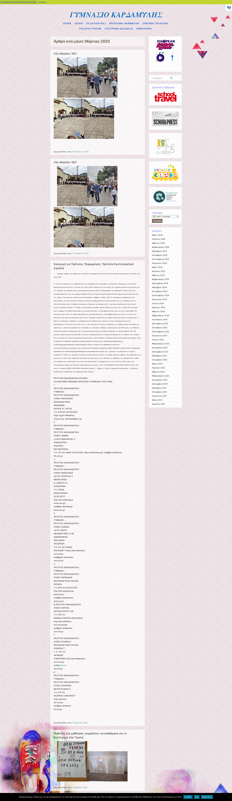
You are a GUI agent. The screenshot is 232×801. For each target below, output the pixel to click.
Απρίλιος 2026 (158, 239)
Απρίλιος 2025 (158, 271)
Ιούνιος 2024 (158, 303)
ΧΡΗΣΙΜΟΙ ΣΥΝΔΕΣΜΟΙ (155, 23)
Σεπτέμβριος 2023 (160, 332)
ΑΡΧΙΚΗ (67, 23)
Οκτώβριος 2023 (159, 327)
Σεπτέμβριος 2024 (160, 295)
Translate (157, 221)
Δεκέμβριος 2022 (160, 352)
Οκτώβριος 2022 (159, 360)
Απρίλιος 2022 (158, 368)
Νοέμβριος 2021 (159, 388)
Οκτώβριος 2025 (159, 255)
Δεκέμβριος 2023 (160, 323)
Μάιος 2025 (157, 267)
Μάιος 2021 (157, 400)
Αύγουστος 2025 (159, 263)
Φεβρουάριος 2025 (160, 279)
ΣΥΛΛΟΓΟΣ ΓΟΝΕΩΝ (90, 28)
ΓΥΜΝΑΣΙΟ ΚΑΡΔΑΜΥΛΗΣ (116, 14)
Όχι (196, 797)
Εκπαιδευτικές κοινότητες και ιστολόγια (18, 2)
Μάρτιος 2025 (158, 275)
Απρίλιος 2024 (158, 307)
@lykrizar (61, 665)
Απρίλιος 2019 (158, 404)
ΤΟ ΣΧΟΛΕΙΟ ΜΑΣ (96, 23)
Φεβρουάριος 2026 (160, 247)
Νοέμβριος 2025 (159, 251)
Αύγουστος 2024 (159, 299)
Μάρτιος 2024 (158, 311)
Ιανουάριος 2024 (160, 319)
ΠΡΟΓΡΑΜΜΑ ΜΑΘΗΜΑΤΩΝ (124, 23)
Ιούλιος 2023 (158, 340)
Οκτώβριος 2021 (159, 392)
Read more (207, 797)
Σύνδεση (42, 2)
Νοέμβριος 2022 (159, 356)
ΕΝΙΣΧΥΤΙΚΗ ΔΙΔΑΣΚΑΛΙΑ (119, 28)
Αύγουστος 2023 (159, 336)
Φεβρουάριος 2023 (160, 344)
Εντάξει (188, 797)
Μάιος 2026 (157, 235)
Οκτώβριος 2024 (159, 291)
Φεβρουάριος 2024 (160, 315)
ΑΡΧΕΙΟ (79, 23)
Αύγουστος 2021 (159, 396)
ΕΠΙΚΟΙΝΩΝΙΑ (144, 28)
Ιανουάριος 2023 (160, 348)
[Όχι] (228, 797)
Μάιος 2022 (157, 364)
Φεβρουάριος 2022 (160, 376)
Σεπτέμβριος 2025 (160, 259)
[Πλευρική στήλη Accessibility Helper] (229, 7)
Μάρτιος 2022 (158, 372)
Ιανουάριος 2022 (159, 380)
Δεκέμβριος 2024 (160, 283)
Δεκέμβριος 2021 (160, 384)
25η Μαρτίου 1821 (65, 53)
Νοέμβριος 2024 (159, 287)
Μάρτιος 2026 (158, 243)
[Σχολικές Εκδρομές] (165, 96)
